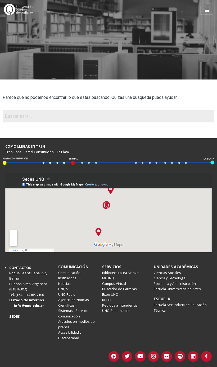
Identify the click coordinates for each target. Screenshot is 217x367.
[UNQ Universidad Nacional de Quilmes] (20, 10)
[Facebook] (113, 356)
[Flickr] (166, 356)
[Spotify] (180, 356)
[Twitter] (127, 356)
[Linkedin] (193, 356)
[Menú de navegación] (207, 10)
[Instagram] (153, 356)
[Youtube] (140, 356)
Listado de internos (26, 300)
